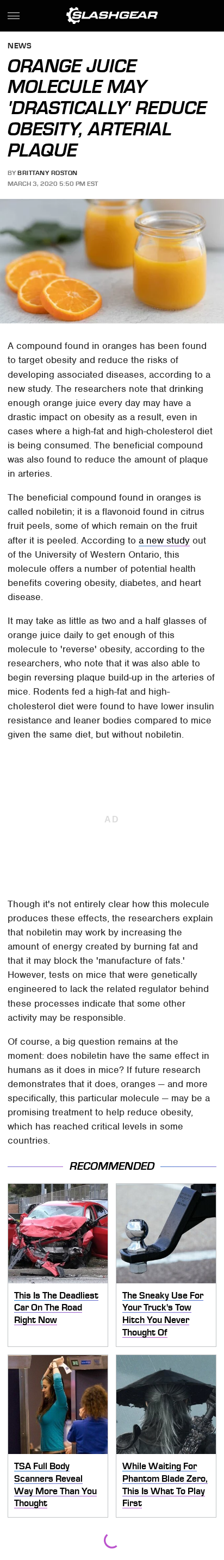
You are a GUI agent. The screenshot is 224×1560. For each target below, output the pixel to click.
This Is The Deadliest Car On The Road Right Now (56, 1307)
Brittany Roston (47, 173)
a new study (164, 540)
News (20, 46)
